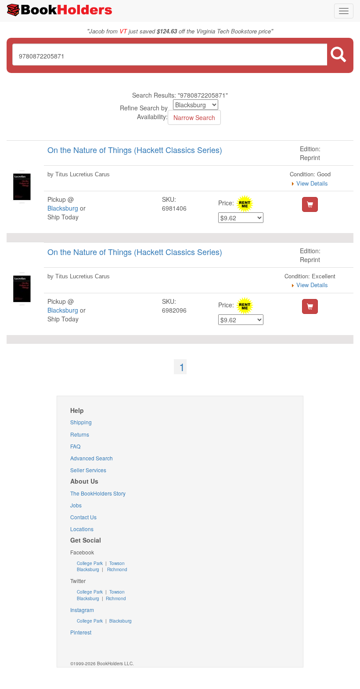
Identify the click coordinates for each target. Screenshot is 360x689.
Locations (82, 528)
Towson (116, 563)
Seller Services (88, 470)
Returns (79, 434)
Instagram (82, 609)
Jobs (76, 505)
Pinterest (80, 632)
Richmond (116, 569)
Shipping (81, 422)
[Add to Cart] (310, 204)
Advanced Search (91, 458)
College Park (90, 563)
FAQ (75, 446)
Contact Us (83, 517)
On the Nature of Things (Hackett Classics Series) (134, 149)
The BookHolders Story (98, 493)
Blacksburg (62, 208)
